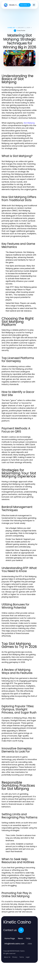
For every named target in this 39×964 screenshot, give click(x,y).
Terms (21, 957)
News (20, 938)
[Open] (34, 5)
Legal (27, 957)
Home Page (9, 938)
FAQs (28, 938)
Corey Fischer (21, 30)
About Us (7, 957)
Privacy (14, 957)
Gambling (11, 27)
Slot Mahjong (29, 123)
